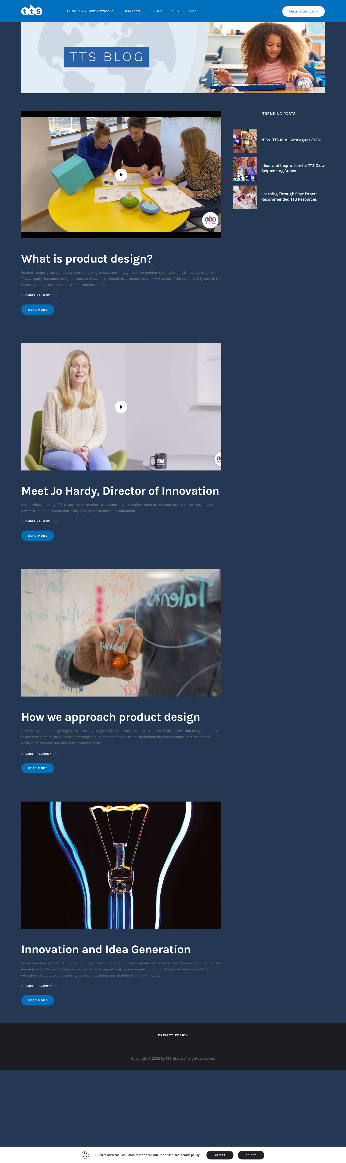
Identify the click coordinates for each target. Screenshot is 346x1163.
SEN (176, 11)
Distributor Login (303, 11)
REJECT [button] (251, 1155)
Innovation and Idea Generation (106, 949)
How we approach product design (110, 717)
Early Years (131, 11)
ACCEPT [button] (219, 1155)
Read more (37, 309)
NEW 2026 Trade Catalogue (90, 11)
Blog (192, 11)
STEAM (156, 11)
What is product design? (87, 259)
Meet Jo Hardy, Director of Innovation (120, 491)
